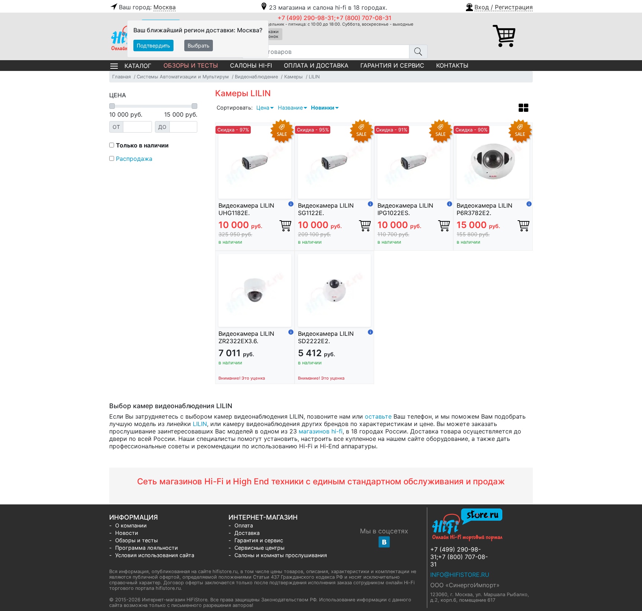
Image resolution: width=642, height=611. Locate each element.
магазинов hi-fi (321, 431)
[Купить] (285, 225)
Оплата (243, 525)
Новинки (322, 107)
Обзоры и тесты (190, 65)
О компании (131, 525)
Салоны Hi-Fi (251, 65)
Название (290, 107)
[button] (499, 6)
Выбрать (199, 45)
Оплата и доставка (316, 65)
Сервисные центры (259, 548)
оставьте (378, 416)
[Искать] (418, 52)
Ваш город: (147, 7)
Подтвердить (153, 45)
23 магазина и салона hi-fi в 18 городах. (328, 7)
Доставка (247, 533)
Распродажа (134, 158)
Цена (262, 107)
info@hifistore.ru (459, 574)
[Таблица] (523, 109)
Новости (126, 533)
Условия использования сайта (154, 555)
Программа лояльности (146, 548)
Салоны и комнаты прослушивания (280, 555)
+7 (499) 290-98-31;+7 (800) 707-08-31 (335, 18)
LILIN (200, 424)
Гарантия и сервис (392, 65)
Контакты (452, 65)
